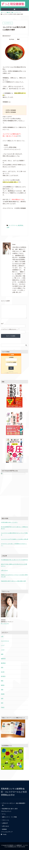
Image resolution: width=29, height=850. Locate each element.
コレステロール (12, 225)
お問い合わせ (4, 570)
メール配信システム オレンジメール (11, 372)
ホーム (3, 814)
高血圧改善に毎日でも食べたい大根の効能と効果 (13, 581)
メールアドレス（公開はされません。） (9, 329)
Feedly (4, 834)
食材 (2, 703)
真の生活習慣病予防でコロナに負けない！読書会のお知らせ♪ (14, 527)
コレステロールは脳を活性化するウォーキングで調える (14, 533)
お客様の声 (5, 823)
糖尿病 (2, 685)
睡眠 (2, 680)
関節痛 (2, 694)
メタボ (2, 649)
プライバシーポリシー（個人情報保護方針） (13, 804)
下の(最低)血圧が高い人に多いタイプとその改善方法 (14, 559)
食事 (8, 227)
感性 (2, 667)
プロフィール (5, 820)
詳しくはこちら (5, 623)
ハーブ (2, 645)
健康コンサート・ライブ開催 (9, 817)
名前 (2, 323)
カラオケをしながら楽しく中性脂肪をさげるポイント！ (14, 544)
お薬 (2, 636)
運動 (2, 689)
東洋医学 (3, 676)
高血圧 (2, 707)
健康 (2, 654)
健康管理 (3, 658)
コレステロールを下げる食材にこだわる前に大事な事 (14, 539)
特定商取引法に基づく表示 (10, 808)
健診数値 (20, 225)
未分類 (2, 672)
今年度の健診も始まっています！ (9, 522)
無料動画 (4, 829)
